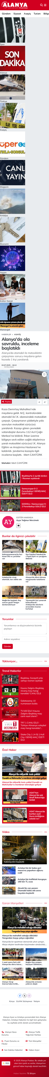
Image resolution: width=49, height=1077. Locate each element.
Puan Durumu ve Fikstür (10, 1042)
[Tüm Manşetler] (45, 903)
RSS (7, 1063)
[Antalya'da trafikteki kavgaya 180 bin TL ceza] (9, 880)
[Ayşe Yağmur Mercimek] (8, 521)
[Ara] (41, 5)
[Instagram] (29, 996)
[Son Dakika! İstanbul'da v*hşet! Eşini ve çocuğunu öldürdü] (36, 546)
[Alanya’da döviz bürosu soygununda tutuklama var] (36, 569)
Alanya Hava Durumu (9, 1033)
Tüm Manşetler (35, 1041)
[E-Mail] (18, 526)
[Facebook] (20, 996)
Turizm (37, 13)
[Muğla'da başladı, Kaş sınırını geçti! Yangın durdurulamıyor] (12, 592)
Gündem (6, 13)
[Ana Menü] (45, 5)
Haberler (6, 334)
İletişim (37, 1001)
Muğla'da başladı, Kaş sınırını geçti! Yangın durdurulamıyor (11, 602)
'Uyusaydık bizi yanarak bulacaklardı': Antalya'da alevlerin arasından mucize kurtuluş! (36, 604)
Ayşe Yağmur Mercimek (27, 520)
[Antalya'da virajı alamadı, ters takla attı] (12, 569)
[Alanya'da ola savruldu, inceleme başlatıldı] (24, 384)
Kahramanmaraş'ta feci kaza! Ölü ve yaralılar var (12, 556)
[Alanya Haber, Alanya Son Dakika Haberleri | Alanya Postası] (15, 5)
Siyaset (17, 13)
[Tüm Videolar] (45, 832)
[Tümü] (45, 661)
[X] (24, 996)
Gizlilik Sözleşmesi (24, 1001)
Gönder (7, 646)
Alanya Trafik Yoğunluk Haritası (33, 1033)
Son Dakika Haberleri (13, 1050)
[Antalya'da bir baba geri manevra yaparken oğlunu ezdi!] (9, 870)
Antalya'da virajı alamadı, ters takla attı (12, 578)
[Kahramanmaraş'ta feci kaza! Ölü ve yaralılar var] (12, 546)
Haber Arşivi (34, 1050)
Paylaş (8, 401)
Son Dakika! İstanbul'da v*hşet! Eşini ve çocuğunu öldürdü (36, 556)
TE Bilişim (31, 1073)
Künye (12, 1001)
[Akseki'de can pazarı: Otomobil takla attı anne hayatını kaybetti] (9, 890)
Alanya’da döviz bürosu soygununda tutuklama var (36, 579)
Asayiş (27, 13)
